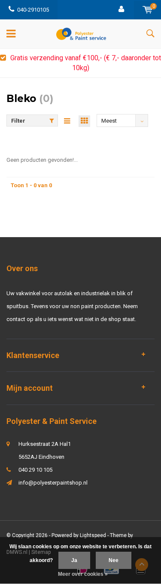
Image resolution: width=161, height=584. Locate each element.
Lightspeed (93, 535)
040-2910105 (33, 9)
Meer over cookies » (83, 574)
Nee (113, 560)
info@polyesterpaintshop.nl (53, 482)
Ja (74, 560)
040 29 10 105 (35, 470)
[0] (147, 9)
